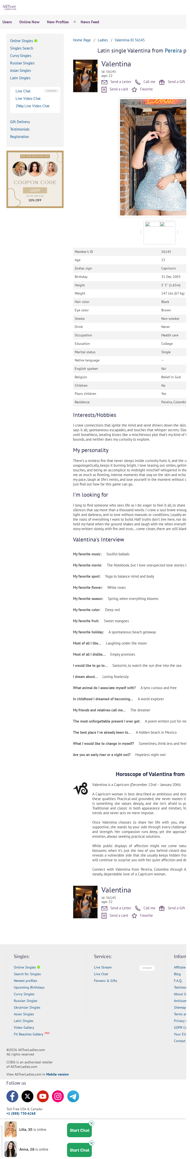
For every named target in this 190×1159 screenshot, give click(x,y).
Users (7, 21)
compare (51, 90)
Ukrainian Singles (27, 1007)
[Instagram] (58, 1096)
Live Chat (23, 91)
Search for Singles (27, 974)
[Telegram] (73, 1096)
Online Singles (21, 40)
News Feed (90, 21)
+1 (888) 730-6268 (21, 1113)
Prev (126, 157)
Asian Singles (20, 70)
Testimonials (19, 129)
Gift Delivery (20, 121)
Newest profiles (25, 980)
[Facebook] (12, 1096)
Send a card (118, 89)
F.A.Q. (178, 980)
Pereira (173, 50)
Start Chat (79, 1130)
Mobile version (57, 1074)
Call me (148, 81)
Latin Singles (20, 78)
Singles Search (21, 48)
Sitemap (180, 1007)
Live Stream (103, 967)
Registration (19, 136)
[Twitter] (27, 1096)
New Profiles (58, 21)
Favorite (146, 89)
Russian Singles (22, 63)
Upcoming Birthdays (29, 987)
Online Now (29, 21)
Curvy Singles (20, 55)
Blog (177, 974)
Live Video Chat (28, 98)
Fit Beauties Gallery (28, 1034)
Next (178, 232)
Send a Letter (120, 81)
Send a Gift (176, 81)
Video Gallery (24, 1027)
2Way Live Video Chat (32, 106)
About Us (181, 994)
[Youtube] (43, 1096)
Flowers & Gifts (105, 980)
